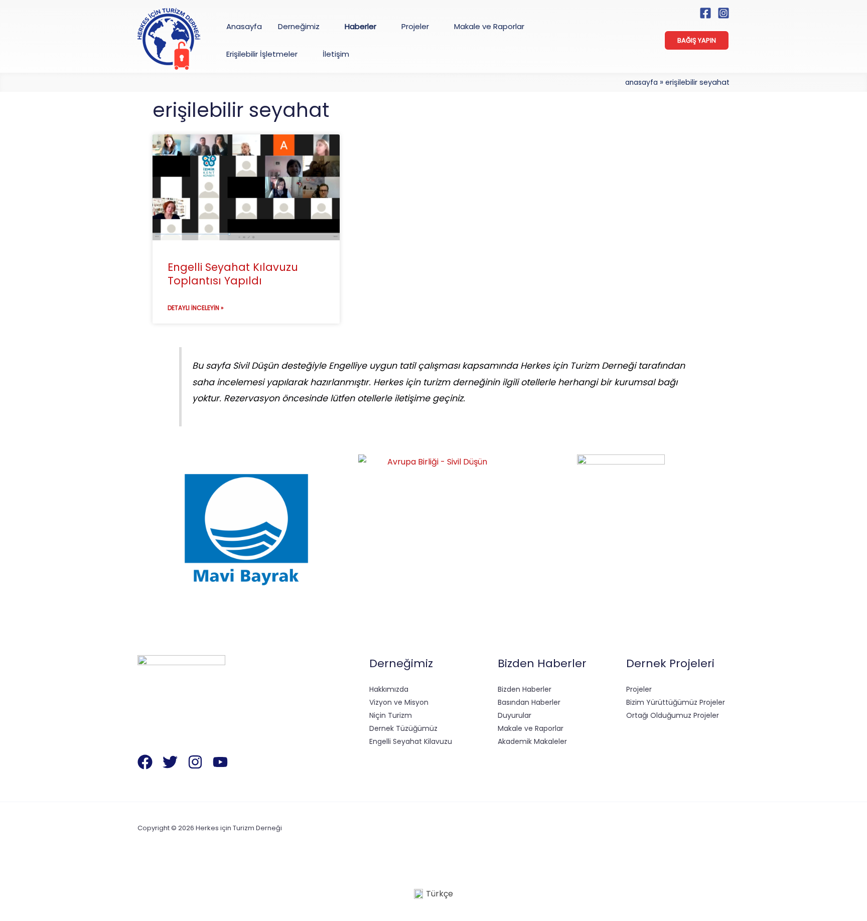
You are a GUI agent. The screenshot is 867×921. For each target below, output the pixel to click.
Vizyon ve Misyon (398, 702)
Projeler (639, 689)
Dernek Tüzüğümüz (403, 728)
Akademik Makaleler (532, 741)
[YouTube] (220, 762)
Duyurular (514, 715)
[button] (324, 26)
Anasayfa (641, 82)
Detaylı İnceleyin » (196, 307)
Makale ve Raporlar (530, 728)
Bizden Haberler (524, 689)
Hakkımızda (388, 689)
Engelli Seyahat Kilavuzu (410, 741)
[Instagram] (723, 13)
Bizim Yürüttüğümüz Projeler (675, 702)
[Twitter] (170, 762)
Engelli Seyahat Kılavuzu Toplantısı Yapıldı (233, 274)
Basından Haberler (529, 702)
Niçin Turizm (390, 715)
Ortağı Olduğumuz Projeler (672, 715)
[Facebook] (705, 13)
